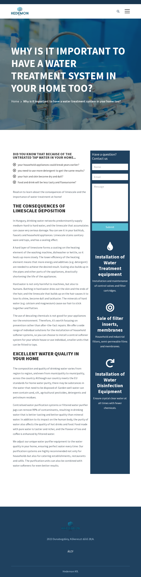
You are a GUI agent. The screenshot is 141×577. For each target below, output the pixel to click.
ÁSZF (70, 551)
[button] (127, 11)
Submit (110, 227)
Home (15, 101)
